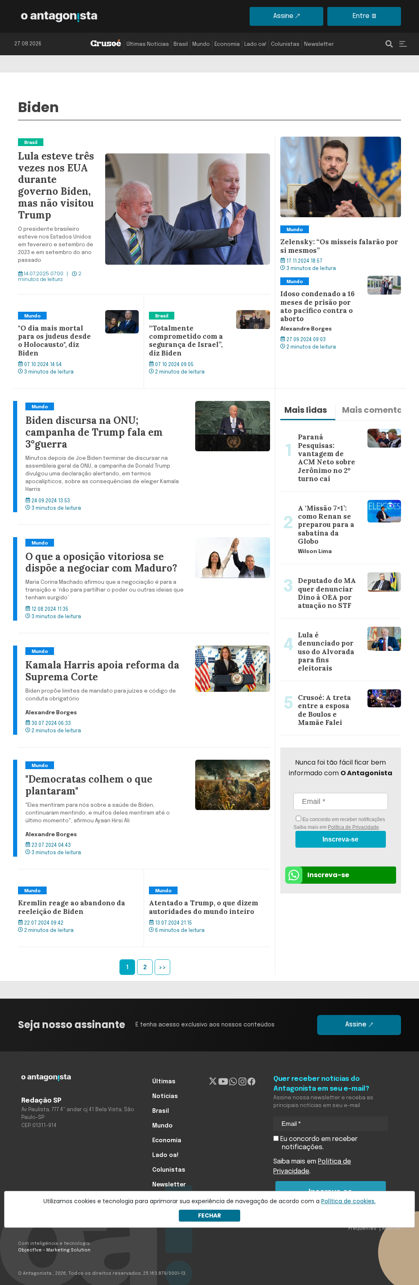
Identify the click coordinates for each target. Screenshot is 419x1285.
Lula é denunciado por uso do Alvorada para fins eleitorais (326, 628)
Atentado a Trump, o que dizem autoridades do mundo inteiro (197, 894)
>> (162, 967)
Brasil (180, 44)
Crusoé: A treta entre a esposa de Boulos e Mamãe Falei (331, 691)
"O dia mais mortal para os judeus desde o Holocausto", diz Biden (71, 320)
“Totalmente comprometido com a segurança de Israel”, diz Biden (202, 320)
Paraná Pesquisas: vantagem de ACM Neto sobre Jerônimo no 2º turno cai (337, 430)
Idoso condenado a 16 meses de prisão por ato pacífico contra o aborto (340, 285)
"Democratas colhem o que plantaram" (79, 764)
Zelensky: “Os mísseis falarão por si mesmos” (334, 146)
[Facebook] (251, 1081)
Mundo (201, 44)
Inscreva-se (340, 839)
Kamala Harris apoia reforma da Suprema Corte (92, 650)
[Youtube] (223, 1081)
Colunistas (285, 44)
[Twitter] (213, 1081)
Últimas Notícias (147, 44)
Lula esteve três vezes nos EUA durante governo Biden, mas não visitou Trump (139, 141)
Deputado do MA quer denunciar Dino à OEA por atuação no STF (339, 574)
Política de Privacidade (353, 827)
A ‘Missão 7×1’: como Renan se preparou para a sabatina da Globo (334, 501)
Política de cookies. (348, 1201)
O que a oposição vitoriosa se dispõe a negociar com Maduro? (114, 542)
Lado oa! (255, 44)
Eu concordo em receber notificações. (318, 1143)
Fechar (209, 1215)
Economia (227, 44)
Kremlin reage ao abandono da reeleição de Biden (66, 894)
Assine (283, 16)
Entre (361, 16)
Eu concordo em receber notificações (343, 819)
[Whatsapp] (233, 1081)
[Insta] (242, 1081)
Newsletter (319, 44)
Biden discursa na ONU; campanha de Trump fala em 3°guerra (114, 405)
